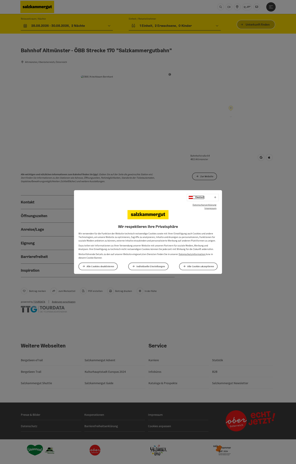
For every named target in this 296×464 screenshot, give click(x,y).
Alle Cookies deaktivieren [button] (100, 266)
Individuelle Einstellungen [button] (150, 266)
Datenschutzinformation (192, 254)
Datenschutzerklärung (204, 204)
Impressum (210, 208)
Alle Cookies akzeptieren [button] (200, 266)
